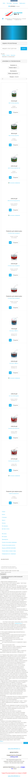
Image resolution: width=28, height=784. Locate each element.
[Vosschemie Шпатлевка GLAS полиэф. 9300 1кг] (14, 417)
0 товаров (17, 6)
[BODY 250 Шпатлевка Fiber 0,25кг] (14, 91)
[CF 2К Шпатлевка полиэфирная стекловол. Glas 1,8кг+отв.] (14, 254)
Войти (4, 3)
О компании (4, 517)
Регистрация (9, 3)
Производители (5, 539)
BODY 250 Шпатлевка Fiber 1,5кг (14, 168)
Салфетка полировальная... (14, 493)
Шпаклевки (13, 55)
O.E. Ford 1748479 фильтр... (14, 395)
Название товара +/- (13, 67)
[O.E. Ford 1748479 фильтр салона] (14, 378)
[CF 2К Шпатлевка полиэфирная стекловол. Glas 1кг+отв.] (14, 287)
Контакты (4, 523)
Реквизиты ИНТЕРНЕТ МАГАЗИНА (9, 548)
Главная (3, 55)
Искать (24, 48)
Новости (3, 520)
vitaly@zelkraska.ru (18, 623)
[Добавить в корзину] (10, 112)
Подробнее (16, 112)
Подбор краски (22, 3)
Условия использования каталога (8, 545)
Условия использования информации (9, 542)
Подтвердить (3, 574)
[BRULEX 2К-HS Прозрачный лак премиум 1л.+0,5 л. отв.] (14, 183)
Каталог (8, 55)
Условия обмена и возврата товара (9, 550)
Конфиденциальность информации (9, 553)
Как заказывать (5, 525)
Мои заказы (15, 3)
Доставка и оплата (5, 528)
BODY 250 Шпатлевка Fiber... (14, 103)
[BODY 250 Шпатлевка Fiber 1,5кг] (14, 157)
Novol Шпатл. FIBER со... (14, 330)
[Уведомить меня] (10, 145)
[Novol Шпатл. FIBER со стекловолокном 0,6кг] (14, 319)
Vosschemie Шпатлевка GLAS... (14, 428)
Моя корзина (4, 536)
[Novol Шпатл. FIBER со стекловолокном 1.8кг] (14, 352)
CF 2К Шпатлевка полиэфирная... (14, 233)
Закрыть (1, 741)
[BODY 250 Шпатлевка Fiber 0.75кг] (14, 124)
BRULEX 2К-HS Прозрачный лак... (14, 200)
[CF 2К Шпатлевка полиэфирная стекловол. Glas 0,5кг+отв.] (14, 215)
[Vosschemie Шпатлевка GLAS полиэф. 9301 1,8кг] (14, 449)
